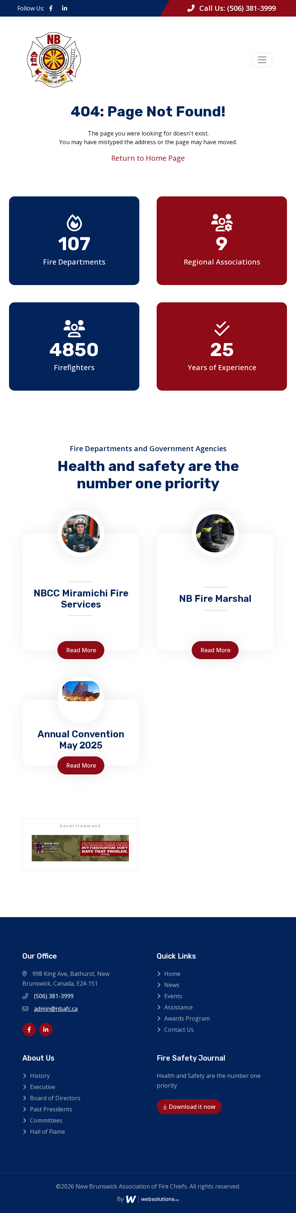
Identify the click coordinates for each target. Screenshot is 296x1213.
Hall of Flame (47, 1132)
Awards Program (187, 1018)
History (40, 1076)
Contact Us (179, 1030)
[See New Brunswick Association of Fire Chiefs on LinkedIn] (64, 8)
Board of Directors (55, 1098)
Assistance (178, 1007)
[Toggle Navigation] (262, 60)
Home (172, 974)
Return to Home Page (148, 158)
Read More (81, 650)
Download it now (191, 1107)
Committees (46, 1120)
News (171, 985)
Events (173, 996)
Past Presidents (51, 1109)
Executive (42, 1087)
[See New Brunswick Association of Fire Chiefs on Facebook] (50, 8)
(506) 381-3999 (251, 8)
